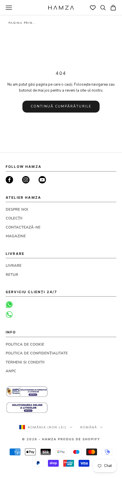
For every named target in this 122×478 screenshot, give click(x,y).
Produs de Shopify (79, 439)
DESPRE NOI (17, 209)
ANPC (11, 371)
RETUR (12, 274)
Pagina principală (27, 23)
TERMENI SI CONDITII (25, 362)
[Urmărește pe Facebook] (9, 180)
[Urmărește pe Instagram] (26, 180)
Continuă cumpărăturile (61, 106)
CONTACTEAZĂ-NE (23, 227)
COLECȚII (14, 218)
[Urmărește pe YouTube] (42, 180)
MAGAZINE (16, 236)
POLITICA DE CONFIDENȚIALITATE (37, 353)
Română (88, 427)
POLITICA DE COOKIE (25, 344)
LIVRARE (14, 265)
